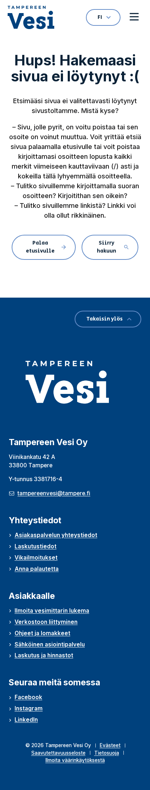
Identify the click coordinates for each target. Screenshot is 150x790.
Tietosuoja (106, 753)
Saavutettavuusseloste (58, 753)
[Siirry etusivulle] (31, 17)
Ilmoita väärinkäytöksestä (75, 760)
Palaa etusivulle (40, 247)
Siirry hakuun (106, 247)
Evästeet (110, 745)
